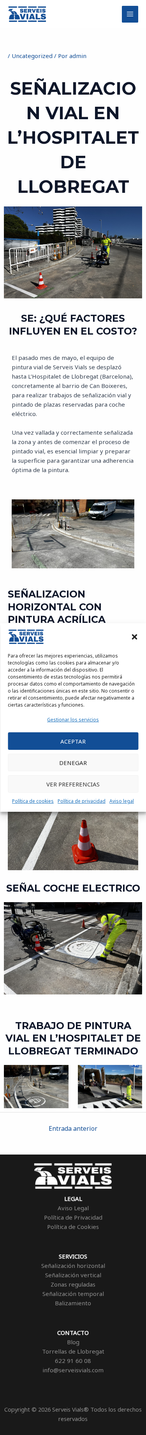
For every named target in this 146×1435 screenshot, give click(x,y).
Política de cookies (33, 801)
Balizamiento (73, 1303)
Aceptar (73, 741)
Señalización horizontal (73, 1265)
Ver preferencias (73, 784)
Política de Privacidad (73, 1217)
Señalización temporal (73, 1293)
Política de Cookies (73, 1227)
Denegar (73, 763)
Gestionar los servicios (73, 719)
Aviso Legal (73, 1208)
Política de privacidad (82, 801)
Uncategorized (32, 56)
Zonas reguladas (73, 1284)
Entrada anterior (73, 1128)
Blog (73, 1342)
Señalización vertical (73, 1275)
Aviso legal (121, 801)
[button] (134, 637)
